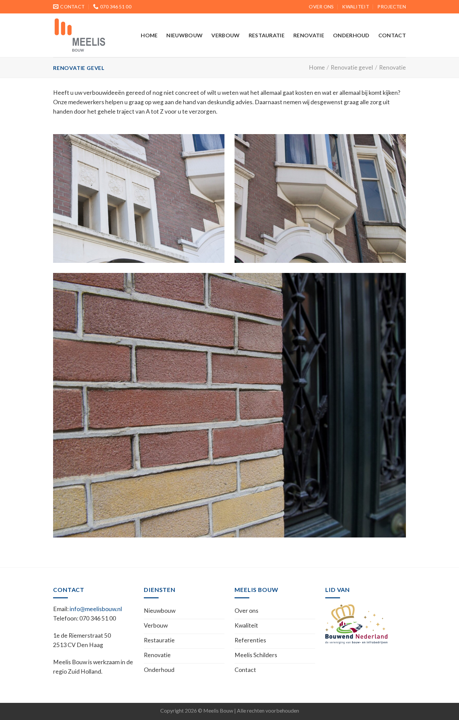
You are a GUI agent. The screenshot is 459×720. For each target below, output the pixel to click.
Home (149, 35)
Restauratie (267, 35)
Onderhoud (351, 35)
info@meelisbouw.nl (96, 608)
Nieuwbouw (184, 35)
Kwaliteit (355, 6)
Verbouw (225, 35)
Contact (392, 35)
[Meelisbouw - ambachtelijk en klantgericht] (86, 35)
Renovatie (308, 35)
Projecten (391, 6)
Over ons (321, 6)
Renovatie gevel (352, 67)
